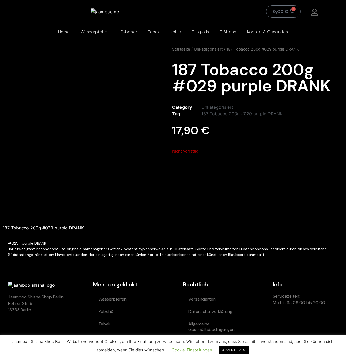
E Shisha (228, 32)
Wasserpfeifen (95, 32)
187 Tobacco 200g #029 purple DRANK (241, 113)
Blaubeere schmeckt (246, 254)
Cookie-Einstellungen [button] (192, 350)
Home (64, 32)
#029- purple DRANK (27, 243)
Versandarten (202, 299)
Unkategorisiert (208, 49)
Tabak (153, 32)
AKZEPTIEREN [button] (233, 350)
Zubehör (129, 32)
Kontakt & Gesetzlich (267, 32)
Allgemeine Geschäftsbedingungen (211, 326)
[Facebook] (328, 322)
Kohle (175, 32)
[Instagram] (312, 322)
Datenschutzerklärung (210, 311)
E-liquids (200, 32)
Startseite (181, 49)
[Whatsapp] (279, 322)
